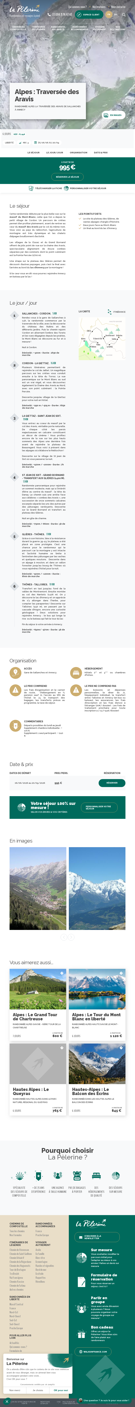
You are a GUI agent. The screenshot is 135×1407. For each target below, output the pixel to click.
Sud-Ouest (15, 1324)
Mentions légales (45, 1402)
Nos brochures (99, 7)
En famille (40, 1254)
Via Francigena (16, 1278)
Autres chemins (17, 1290)
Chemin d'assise (17, 1282)
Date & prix (101, 152)
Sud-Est (13, 1320)
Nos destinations (117, 28)
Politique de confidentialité (71, 1402)
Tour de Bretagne (18, 1270)
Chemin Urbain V (17, 1258)
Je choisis (38, 1390)
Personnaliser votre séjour (88, 188)
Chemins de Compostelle (18, 28)
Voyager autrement (99, 28)
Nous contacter (118, 7)
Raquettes (41, 1278)
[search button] (123, 15)
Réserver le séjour (67, 177)
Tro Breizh (14, 1274)
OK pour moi (61, 1390)
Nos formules (16, 1235)
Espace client (91, 15)
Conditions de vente (29, 1402)
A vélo (38, 1250)
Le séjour (33, 152)
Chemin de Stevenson (19, 1250)
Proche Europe (16, 1328)
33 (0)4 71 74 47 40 (62, 14)
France (13, 1308)
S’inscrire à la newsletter (92, 1237)
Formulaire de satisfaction (16, 1353)
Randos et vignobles (45, 1266)
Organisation (78, 152)
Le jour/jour (54, 152)
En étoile (39, 1274)
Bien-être (40, 1258)
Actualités (14, 1343)
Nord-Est (14, 1312)
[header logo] (25, 9)
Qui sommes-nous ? (77, 7)
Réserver (112, 783)
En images (116, 115)
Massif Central (16, 1304)
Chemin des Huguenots (20, 1266)
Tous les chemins (17, 1231)
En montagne (41, 1262)
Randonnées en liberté (58, 28)
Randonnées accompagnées (79, 28)
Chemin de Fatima (17, 1286)
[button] (7, 1401)
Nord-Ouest (15, 1316)
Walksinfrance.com (95, 1352)
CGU (59, 1402)
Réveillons (40, 1282)
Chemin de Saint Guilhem (21, 1254)
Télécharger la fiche (48, 188)
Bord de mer (41, 1270)
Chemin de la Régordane (20, 1262)
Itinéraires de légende (38, 28)
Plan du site (16, 1402)
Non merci (14, 1390)
